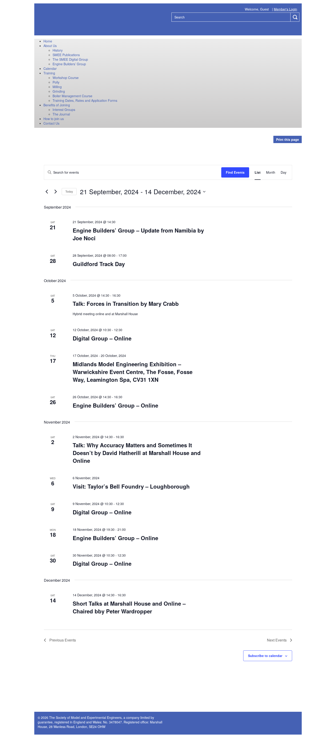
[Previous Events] (46, 191)
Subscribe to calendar (265, 655)
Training (49, 73)
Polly (56, 82)
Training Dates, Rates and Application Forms (85, 100)
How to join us (53, 118)
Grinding (59, 91)
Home (47, 41)
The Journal (61, 114)
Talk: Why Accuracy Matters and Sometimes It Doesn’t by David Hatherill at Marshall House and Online (137, 452)
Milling (57, 86)
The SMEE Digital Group (70, 59)
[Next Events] (55, 191)
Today (69, 191)
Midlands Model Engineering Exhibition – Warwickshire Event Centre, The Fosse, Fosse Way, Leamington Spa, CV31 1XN (132, 371)
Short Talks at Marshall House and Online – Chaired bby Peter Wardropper (129, 607)
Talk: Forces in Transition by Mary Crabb (126, 303)
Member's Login (285, 9)
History (58, 50)
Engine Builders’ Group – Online (115, 405)
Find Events (235, 172)
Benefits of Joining (56, 105)
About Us (50, 45)
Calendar (50, 68)
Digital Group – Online (102, 338)
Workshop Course (66, 77)
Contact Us (51, 123)
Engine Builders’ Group (69, 64)
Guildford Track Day (99, 264)
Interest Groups (64, 109)
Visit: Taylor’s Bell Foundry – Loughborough (131, 486)
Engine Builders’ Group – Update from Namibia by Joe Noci (138, 234)
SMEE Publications (66, 54)
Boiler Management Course (72, 96)
